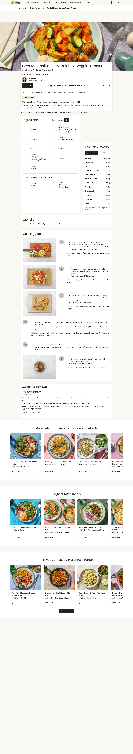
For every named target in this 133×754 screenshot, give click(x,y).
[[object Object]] (104, 86)
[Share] (109, 86)
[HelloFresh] (15, 2)
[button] (50, 120)
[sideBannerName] (97, 128)
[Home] (19, 8)
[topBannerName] (66, 16)
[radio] (23, 74)
